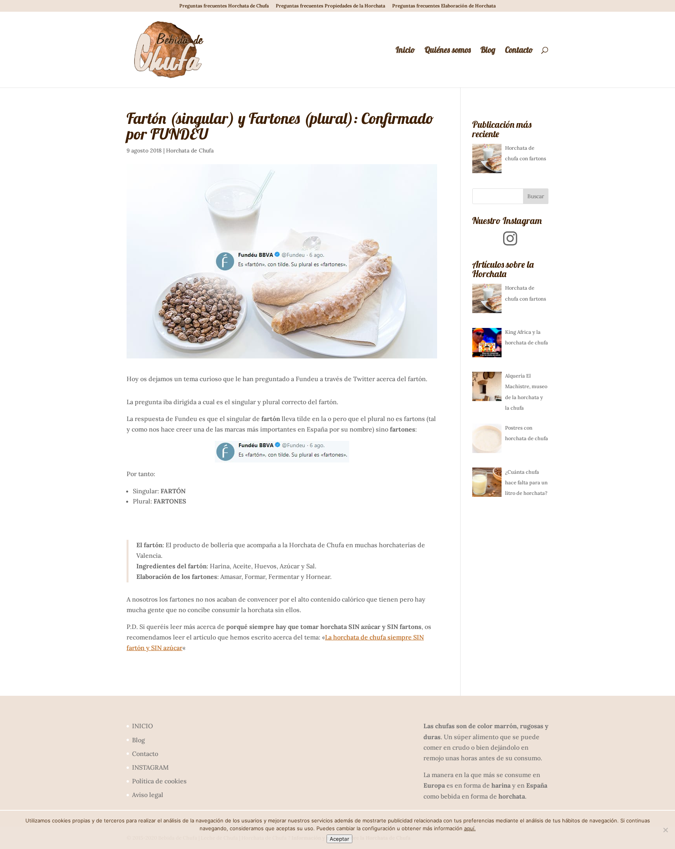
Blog (487, 51)
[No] (665, 830)
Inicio (405, 51)
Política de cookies (159, 781)
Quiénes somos (448, 51)
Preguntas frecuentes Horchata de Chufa (224, 6)
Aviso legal (147, 795)
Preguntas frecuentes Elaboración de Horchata (444, 6)
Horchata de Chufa (190, 150)
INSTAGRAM (150, 767)
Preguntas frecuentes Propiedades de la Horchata (330, 6)
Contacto (519, 51)
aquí (469, 828)
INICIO (142, 726)
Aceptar (339, 839)
